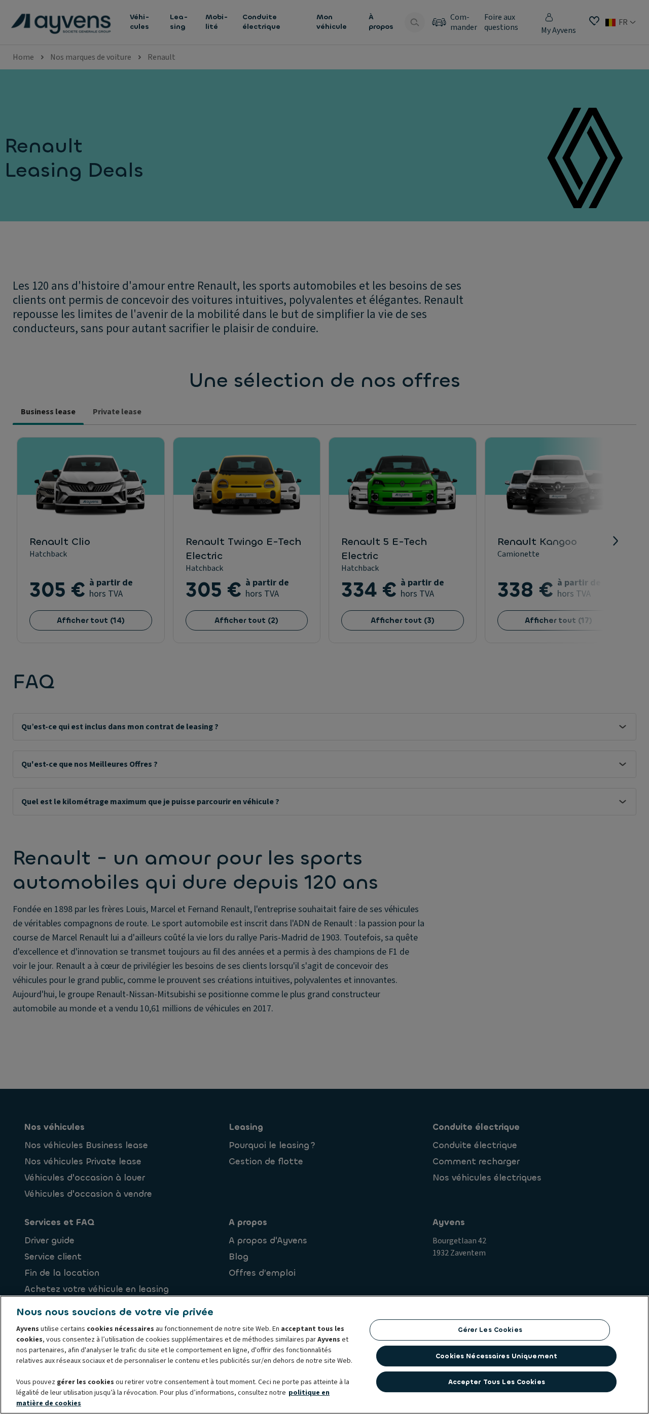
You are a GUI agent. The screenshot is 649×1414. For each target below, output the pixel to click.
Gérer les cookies (490, 1329)
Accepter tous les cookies (496, 1382)
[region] (324, 1354)
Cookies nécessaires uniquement (496, 1356)
